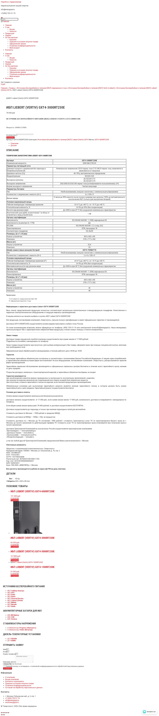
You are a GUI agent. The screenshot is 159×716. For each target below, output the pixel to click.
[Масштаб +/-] (8, 712)
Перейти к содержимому (11, 2)
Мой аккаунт (15, 48)
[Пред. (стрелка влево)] (2, 714)
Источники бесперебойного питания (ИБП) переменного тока (42, 88)
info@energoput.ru (103, 328)
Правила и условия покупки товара (24, 42)
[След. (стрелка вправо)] (4, 714)
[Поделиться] (4, 712)
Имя (4, 649)
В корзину (10, 137)
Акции (12, 29)
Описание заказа (9, 662)
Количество (11, 135)
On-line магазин (11, 38)
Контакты (9, 50)
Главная (8, 25)
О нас (7, 27)
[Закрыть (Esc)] (2, 712)
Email (5, 652)
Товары (12, 88)
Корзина (13, 40)
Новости (13, 31)
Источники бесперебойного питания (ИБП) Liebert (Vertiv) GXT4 (62, 140)
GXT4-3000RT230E (102, 140)
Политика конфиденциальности (22, 46)
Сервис (8, 35)
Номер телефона (9, 654)
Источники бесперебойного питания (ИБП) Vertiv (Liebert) (91, 88)
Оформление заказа (18, 44)
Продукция (9, 33)
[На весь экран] (6, 712)
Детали (14, 145)
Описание (14, 143)
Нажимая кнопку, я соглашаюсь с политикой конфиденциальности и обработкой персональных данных (45, 666)
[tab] (68, 143)
